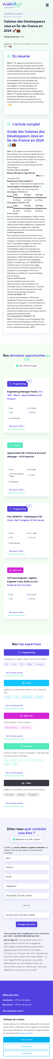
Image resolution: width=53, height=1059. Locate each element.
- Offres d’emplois (16, 1000)
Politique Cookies (26, 1033)
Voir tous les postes (14, 673)
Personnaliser (26, 1046)
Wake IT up (7, 44)
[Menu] (47, 5)
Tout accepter (26, 1040)
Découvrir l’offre (16, 426)
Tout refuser (26, 1053)
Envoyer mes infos (26, 924)
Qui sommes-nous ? (13, 1010)
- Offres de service (17, 1004)
